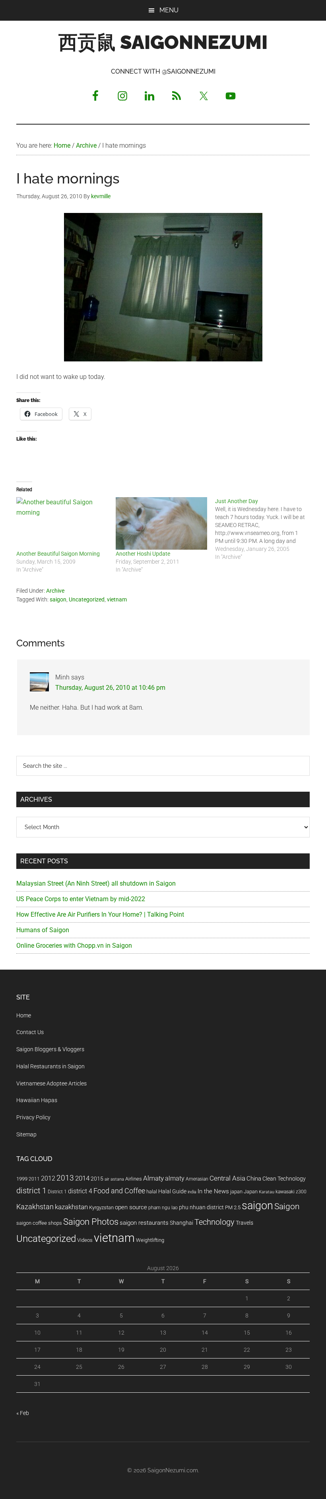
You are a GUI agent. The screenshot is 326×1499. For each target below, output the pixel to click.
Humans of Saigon (42, 930)
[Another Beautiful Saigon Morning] (62, 523)
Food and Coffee (119, 1191)
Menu (169, 10)
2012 (48, 1178)
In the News (213, 1191)
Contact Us (30, 1032)
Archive (55, 590)
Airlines (133, 1179)
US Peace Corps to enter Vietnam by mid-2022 (80, 899)
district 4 (80, 1191)
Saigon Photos (90, 1221)
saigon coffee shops (39, 1223)
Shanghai (181, 1223)
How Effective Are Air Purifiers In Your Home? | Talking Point (100, 914)
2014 (82, 1178)
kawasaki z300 (291, 1192)
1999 (21, 1179)
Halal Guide (172, 1191)
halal (151, 1192)
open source (131, 1207)
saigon (58, 599)
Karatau (266, 1192)
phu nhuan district (201, 1207)
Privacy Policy (33, 1117)
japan (236, 1192)
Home (23, 1015)
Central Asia (227, 1178)
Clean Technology (284, 1178)
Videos (85, 1240)
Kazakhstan (35, 1206)
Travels (244, 1223)
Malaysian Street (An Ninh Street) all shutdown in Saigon (96, 883)
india (192, 1192)
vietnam (117, 599)
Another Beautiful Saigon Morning (58, 553)
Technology (214, 1222)
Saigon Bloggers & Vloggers (50, 1049)
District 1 (57, 1192)
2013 (65, 1178)
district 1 (31, 1190)
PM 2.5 (233, 1207)
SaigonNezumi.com (172, 1470)
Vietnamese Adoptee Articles (51, 1083)
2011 (34, 1179)
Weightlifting (150, 1240)
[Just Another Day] (264, 529)
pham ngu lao (163, 1207)
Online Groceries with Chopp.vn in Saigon (74, 945)
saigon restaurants (144, 1222)
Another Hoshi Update (143, 553)
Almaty (153, 1178)
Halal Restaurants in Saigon (50, 1066)
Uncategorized (87, 599)
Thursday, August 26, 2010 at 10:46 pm (110, 687)
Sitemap (26, 1134)
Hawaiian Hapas (36, 1100)
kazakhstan (71, 1207)
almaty (174, 1178)
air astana (114, 1179)
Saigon (287, 1206)
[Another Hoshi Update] (161, 523)
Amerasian (197, 1179)
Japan (251, 1192)
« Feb (22, 1413)
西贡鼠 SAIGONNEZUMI (163, 42)
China (253, 1178)
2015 (97, 1178)
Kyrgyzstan (101, 1207)
